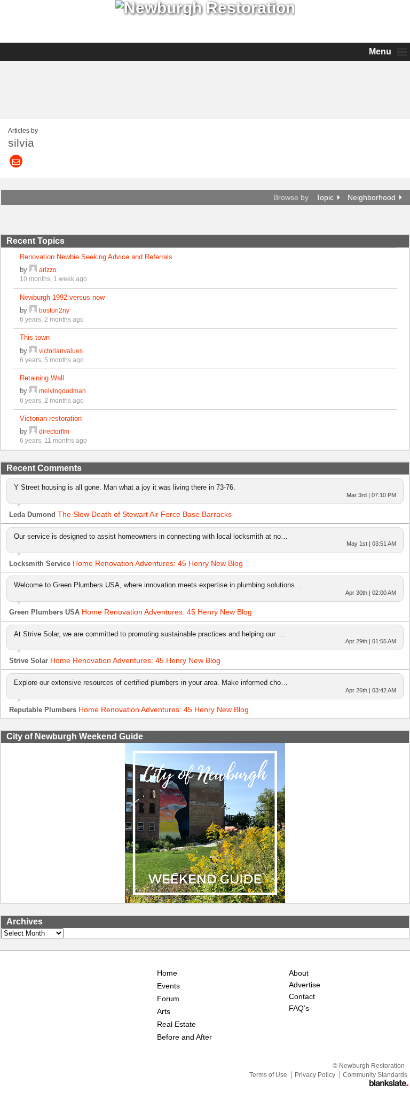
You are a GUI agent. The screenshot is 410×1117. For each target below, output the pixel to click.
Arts (163, 1012)
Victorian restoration (51, 418)
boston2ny (54, 310)
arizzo (48, 269)
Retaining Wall (42, 378)
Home (167, 973)
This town (35, 337)
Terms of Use (268, 1075)
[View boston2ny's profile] (33, 310)
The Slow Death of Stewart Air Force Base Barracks (145, 514)
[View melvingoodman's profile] (33, 391)
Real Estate (176, 1024)
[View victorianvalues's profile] (33, 351)
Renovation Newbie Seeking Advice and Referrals (96, 257)
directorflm (54, 431)
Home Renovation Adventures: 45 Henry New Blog (158, 563)
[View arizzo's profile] (33, 270)
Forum (168, 999)
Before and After (184, 1037)
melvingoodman (62, 390)
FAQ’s (299, 1008)
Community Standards (375, 1075)
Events (168, 986)
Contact (302, 997)
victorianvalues (61, 350)
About (299, 973)
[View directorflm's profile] (33, 431)
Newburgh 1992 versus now (62, 297)
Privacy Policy (315, 1075)
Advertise (304, 985)
